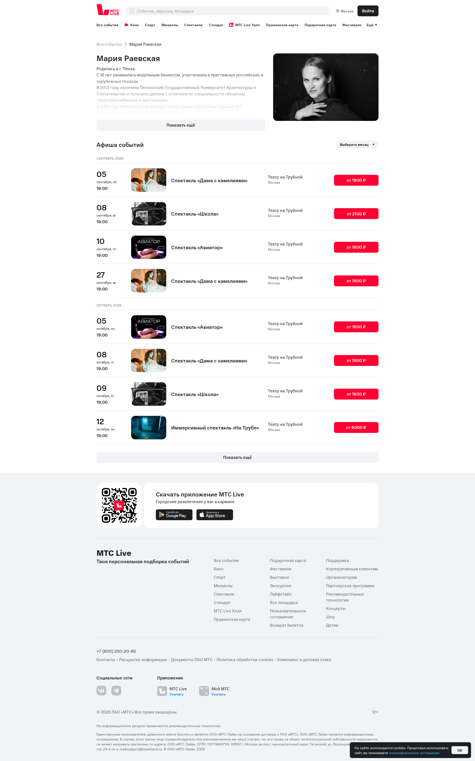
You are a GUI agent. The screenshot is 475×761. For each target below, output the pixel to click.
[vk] (101, 690)
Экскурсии (280, 585)
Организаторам (341, 577)
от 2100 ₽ (356, 214)
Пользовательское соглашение (288, 613)
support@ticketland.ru (144, 748)
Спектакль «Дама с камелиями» (209, 180)
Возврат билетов (286, 625)
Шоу (330, 616)
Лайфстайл (280, 594)
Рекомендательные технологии (345, 597)
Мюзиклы (170, 24)
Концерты (336, 608)
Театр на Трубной (285, 177)
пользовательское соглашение (414, 752)
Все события (107, 24)
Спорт (150, 24)
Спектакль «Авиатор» (197, 247)
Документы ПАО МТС (192, 659)
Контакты (105, 659)
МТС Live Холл (247, 24)
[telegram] (116, 690)
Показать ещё (180, 125)
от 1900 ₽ (356, 180)
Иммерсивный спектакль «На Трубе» (215, 427)
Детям (332, 625)
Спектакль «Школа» (194, 214)
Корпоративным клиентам (352, 568)
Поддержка (337, 560)
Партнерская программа (350, 585)
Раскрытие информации (143, 659)
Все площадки (284, 602)
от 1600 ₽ (356, 247)
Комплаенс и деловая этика (304, 659)
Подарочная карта (320, 24)
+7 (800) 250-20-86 (116, 651)
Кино (134, 24)
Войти (368, 11)
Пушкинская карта (282, 24)
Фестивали (351, 24)
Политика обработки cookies (244, 659)
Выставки (279, 577)
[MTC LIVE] (108, 9)
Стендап (216, 24)
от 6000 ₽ (356, 427)
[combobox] (233, 10)
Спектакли (193, 24)
